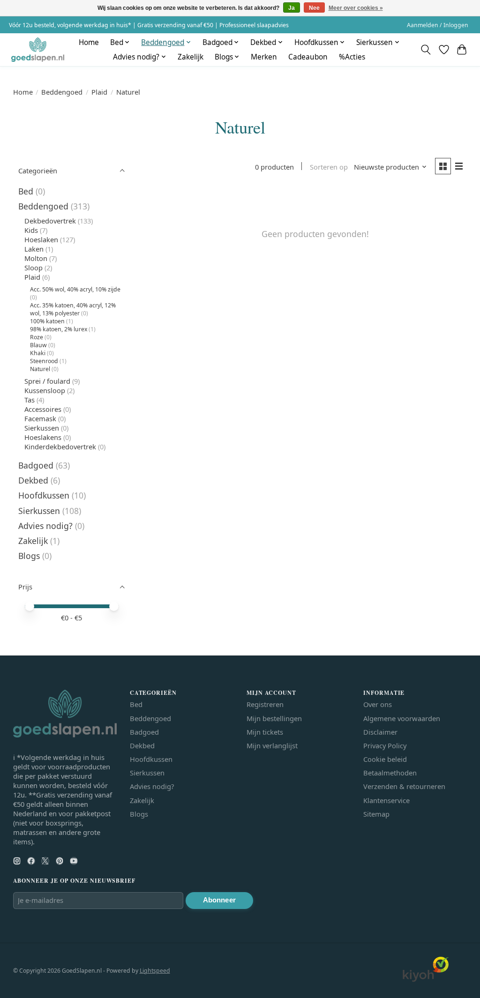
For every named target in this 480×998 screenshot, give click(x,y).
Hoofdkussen (43, 495)
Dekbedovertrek (50, 220)
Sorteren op (329, 166)
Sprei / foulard (47, 381)
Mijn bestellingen (274, 718)
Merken (264, 57)
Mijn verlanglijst (272, 745)
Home (89, 42)
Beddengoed (61, 92)
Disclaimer (380, 732)
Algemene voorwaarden (401, 718)
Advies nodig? (45, 525)
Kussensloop (44, 390)
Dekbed (33, 480)
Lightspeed (155, 971)
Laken (34, 248)
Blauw (38, 345)
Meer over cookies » (356, 8)
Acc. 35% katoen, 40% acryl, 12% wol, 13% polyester (73, 309)
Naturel (40, 369)
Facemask (40, 418)
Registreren (265, 704)
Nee (314, 8)
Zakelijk (190, 57)
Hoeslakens (42, 437)
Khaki (37, 353)
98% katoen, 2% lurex (58, 329)
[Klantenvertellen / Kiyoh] (425, 979)
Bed (25, 191)
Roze (36, 337)
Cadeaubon (308, 57)
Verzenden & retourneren (404, 786)
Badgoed (35, 465)
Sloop (33, 267)
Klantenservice (386, 800)
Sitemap (376, 814)
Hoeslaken (41, 239)
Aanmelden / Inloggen (437, 25)
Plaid (99, 92)
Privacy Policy (384, 745)
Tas (29, 399)
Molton (35, 258)
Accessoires (42, 409)
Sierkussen (41, 427)
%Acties (352, 57)
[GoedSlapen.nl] (37, 49)
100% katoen (47, 321)
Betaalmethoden (390, 772)
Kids (31, 230)
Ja (291, 8)
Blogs (29, 555)
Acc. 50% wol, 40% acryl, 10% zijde (75, 289)
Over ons (377, 704)
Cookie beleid (385, 759)
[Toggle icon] (425, 49)
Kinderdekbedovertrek (60, 446)
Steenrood (44, 361)
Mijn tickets (265, 732)
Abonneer (219, 900)
